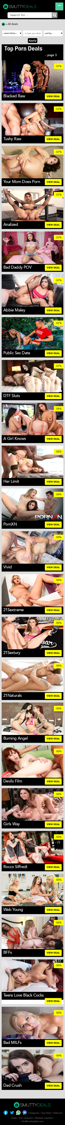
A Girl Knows (14, 438)
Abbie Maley (14, 310)
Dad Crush (12, 1085)
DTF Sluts (11, 396)
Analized (10, 224)
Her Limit (11, 481)
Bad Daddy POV (17, 267)
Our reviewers (26, 1117)
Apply (32, 40)
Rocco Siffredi (15, 867)
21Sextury (11, 652)
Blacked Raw (14, 96)
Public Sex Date (16, 353)
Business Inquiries (43, 1117)
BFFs (7, 952)
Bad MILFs (12, 1042)
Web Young (13, 909)
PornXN (10, 524)
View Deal (53, 96)
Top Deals (46, 1112)
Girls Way (11, 824)
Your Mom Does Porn (21, 181)
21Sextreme (13, 610)
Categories (33, 1112)
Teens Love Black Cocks (23, 995)
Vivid (7, 567)
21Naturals (12, 695)
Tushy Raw (12, 139)
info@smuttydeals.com (33, 1121)
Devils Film (12, 781)
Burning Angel (15, 738)
